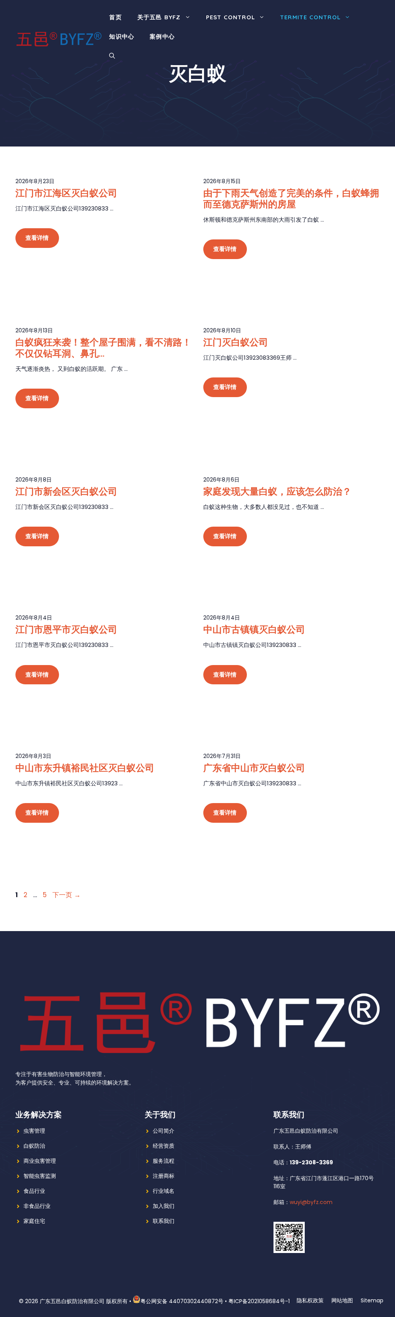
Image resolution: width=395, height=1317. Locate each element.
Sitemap (372, 1300)
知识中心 (121, 36)
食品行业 (34, 1191)
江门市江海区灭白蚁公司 (66, 193)
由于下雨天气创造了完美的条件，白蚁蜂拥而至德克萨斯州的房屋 (291, 198)
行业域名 (163, 1191)
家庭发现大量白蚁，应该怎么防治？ (277, 491)
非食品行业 (37, 1206)
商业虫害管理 (40, 1161)
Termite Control (310, 17)
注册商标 (163, 1176)
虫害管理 (34, 1131)
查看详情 (37, 238)
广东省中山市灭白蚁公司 (254, 767)
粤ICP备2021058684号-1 (259, 1301)
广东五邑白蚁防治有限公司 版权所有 (84, 1301)
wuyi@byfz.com (311, 1202)
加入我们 (163, 1206)
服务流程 (163, 1161)
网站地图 (342, 1300)
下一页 (66, 894)
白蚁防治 (34, 1146)
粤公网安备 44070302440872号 (181, 1301)
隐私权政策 (310, 1300)
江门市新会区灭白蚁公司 (66, 491)
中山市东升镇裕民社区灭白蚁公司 (84, 767)
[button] (112, 56)
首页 (115, 17)
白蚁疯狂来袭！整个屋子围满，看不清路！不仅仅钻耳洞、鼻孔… (103, 347)
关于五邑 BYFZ (159, 17)
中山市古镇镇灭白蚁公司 (254, 629)
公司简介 (163, 1131)
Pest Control (230, 17)
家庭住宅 (34, 1221)
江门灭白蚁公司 (235, 342)
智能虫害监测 (40, 1176)
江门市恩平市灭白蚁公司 (66, 629)
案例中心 (162, 36)
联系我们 (163, 1221)
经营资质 (163, 1146)
